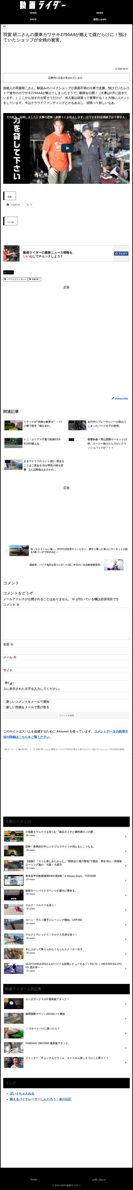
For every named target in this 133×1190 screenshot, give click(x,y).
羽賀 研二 (36, 279)
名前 (8, 644)
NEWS (10, 272)
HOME (33, 1179)
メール (9, 657)
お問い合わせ (99, 1179)
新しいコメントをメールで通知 (27, 701)
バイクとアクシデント (16, 279)
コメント (11, 604)
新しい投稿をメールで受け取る (27, 707)
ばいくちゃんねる (22, 1093)
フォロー (122, 253)
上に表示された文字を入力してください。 (32, 688)
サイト (7, 670)
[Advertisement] (66, 52)
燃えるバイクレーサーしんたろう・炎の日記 (40, 1099)
